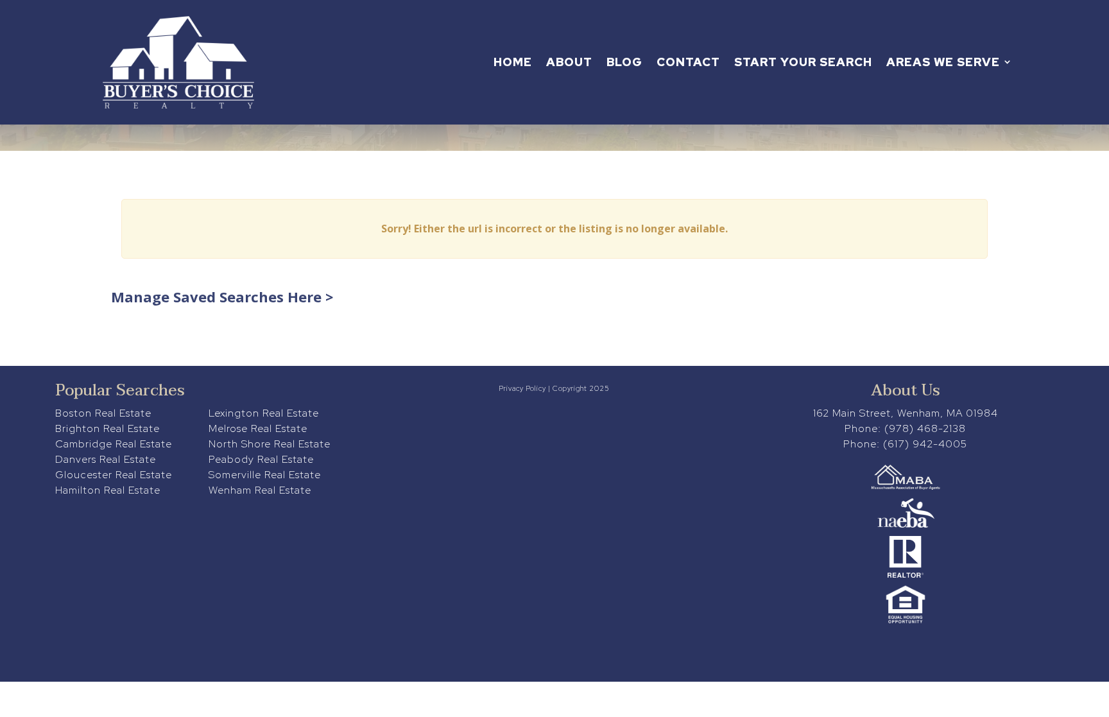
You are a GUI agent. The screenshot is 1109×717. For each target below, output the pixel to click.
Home (513, 62)
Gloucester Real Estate (113, 474)
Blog (624, 62)
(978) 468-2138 (925, 428)
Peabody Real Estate (261, 459)
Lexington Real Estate (264, 413)
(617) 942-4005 (925, 444)
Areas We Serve (943, 62)
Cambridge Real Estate (113, 444)
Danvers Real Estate (105, 459)
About (569, 62)
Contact (688, 62)
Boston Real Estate (103, 413)
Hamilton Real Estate (107, 490)
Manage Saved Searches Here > (222, 296)
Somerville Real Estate (265, 474)
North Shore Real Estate (270, 444)
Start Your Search (803, 62)
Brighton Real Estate (107, 428)
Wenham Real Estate (260, 490)
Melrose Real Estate (258, 428)
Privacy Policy (522, 388)
